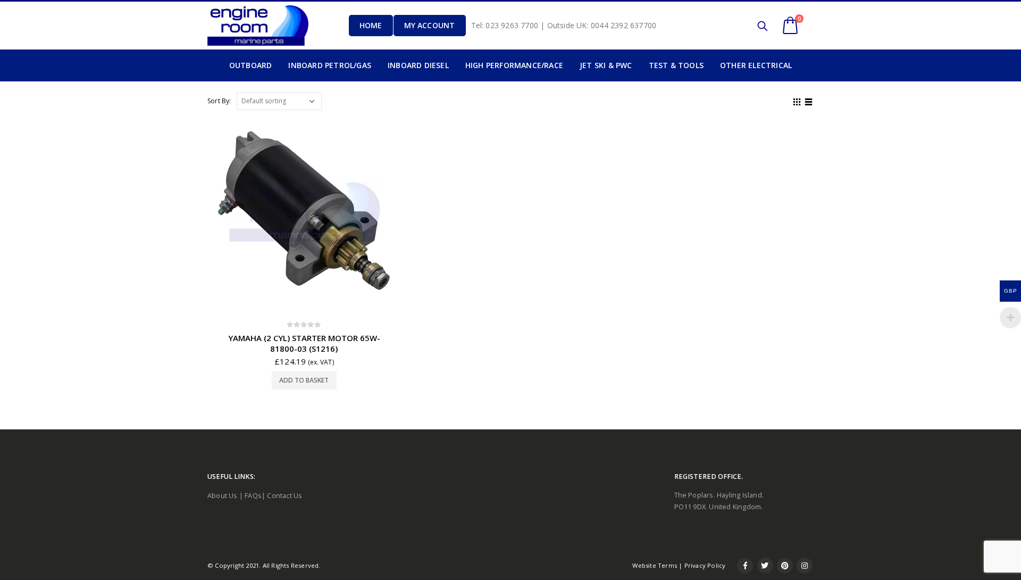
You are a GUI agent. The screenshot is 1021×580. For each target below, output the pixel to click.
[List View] (809, 100)
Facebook (745, 566)
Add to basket (304, 380)
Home (370, 25)
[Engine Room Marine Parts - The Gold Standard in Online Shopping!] (257, 25)
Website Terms (654, 565)
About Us (222, 495)
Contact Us (284, 495)
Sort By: (219, 100)
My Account (429, 25)
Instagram (805, 566)
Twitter (765, 566)
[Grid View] (797, 100)
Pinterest (785, 566)
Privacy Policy (705, 565)
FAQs (253, 495)
